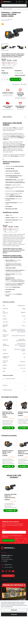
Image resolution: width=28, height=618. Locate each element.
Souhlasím (14, 614)
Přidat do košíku (14, 79)
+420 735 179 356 (8, 567)
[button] (10, 503)
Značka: (5, 20)
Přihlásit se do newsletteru (8, 540)
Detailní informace (7, 68)
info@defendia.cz (8, 564)
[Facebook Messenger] (9, 571)
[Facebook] (2, 571)
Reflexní (23, 312)
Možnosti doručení (20, 75)
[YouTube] (13, 571)
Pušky (23, 308)
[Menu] (26, 1)
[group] (14, 497)
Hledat (25, 5)
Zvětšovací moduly (10, 378)
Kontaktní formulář (8, 575)
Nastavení (14, 610)
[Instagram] (6, 571)
